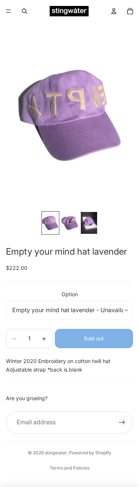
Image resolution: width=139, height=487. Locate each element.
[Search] (24, 11)
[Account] (114, 11)
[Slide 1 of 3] (50, 223)
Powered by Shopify (90, 452)
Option (70, 294)
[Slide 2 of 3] (70, 223)
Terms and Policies (69, 468)
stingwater (56, 452)
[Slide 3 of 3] (89, 223)
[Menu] (8, 11)
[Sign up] (122, 422)
